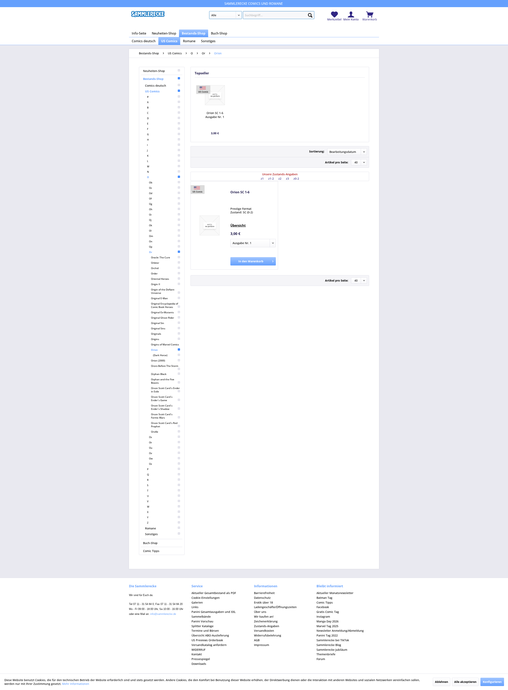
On (150, 241)
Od (150, 193)
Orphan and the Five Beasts (162, 381)
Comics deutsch (155, 85)
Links (194, 607)
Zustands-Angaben (266, 626)
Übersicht (238, 225)
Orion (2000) (158, 360)
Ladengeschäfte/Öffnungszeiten (275, 607)
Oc (150, 188)
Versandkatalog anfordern (209, 645)
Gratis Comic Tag (328, 612)
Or (150, 252)
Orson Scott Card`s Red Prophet (164, 424)
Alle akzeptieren (465, 682)
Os (150, 437)
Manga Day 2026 (328, 621)
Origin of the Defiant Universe (162, 291)
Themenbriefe (326, 654)
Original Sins (158, 328)
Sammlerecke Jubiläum (332, 650)
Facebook (323, 607)
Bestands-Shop (153, 79)
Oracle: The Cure (160, 257)
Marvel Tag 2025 (327, 626)
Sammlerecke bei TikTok (333, 640)
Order (154, 273)
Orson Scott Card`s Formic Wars (161, 416)
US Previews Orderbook (207, 640)
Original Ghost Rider (162, 317)
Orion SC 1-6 (239, 192)
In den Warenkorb (250, 261)
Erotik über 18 (263, 602)
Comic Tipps (151, 551)
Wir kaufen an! (264, 616)
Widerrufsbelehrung (267, 635)
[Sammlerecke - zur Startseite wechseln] (148, 16)
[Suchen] (310, 14)
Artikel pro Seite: (336, 162)
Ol (150, 230)
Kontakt (196, 654)
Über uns (260, 612)
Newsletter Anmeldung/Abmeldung (340, 630)
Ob (150, 182)
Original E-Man (159, 298)
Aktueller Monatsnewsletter (335, 593)
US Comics (152, 91)
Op (150, 246)
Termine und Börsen (205, 630)
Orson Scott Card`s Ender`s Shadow (161, 407)
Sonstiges (151, 534)
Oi (150, 214)
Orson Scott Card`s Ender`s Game (161, 398)
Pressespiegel (200, 659)
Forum (321, 659)
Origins (155, 339)
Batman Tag (324, 598)
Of (150, 198)
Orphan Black (158, 374)
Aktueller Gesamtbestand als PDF (213, 593)
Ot (150, 442)
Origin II (155, 284)
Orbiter (155, 262)
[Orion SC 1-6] (214, 95)
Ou (150, 447)
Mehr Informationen (75, 684)
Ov (150, 453)
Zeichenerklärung (266, 621)
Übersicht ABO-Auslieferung (210, 635)
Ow (151, 458)
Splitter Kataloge (202, 626)
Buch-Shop (150, 543)
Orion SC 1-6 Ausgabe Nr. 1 (214, 115)
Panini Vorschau (202, 621)
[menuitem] (261, 16)
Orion (154, 350)
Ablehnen (441, 682)
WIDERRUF (198, 650)
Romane (150, 528)
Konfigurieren (492, 682)
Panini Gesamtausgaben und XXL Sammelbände (213, 614)
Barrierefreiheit (264, 593)
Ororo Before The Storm (164, 366)
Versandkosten (264, 630)
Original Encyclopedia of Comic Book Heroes (164, 305)
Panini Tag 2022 (327, 635)
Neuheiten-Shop (154, 71)
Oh (150, 209)
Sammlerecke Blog (329, 645)
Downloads (198, 664)
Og (150, 204)
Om (151, 236)
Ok (150, 225)
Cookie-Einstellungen (205, 598)
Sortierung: (316, 151)
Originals (156, 333)
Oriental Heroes (160, 279)
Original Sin (157, 323)
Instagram (323, 616)
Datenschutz (262, 598)
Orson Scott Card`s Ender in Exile (165, 389)
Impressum (261, 645)
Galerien (197, 602)
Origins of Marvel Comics (165, 344)
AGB (257, 640)
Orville (154, 431)
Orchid (155, 268)
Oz (150, 464)
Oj (150, 220)
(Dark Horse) (160, 355)
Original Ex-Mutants (162, 312)
